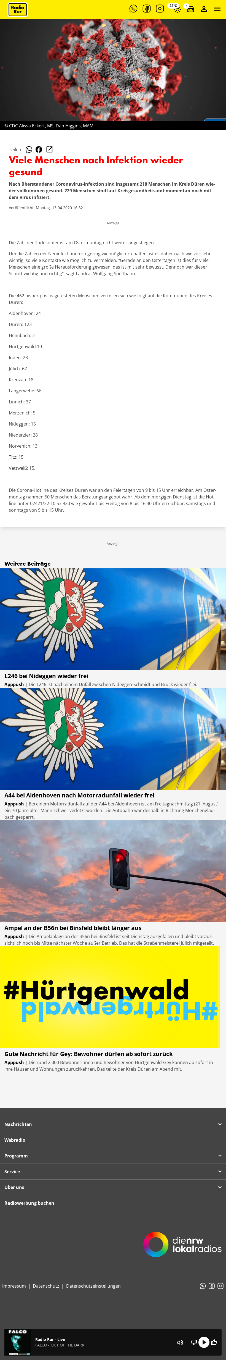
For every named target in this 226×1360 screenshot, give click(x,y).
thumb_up (214, 1342)
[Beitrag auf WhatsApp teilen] (29, 149)
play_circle (204, 1342)
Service (12, 1172)
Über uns (14, 1187)
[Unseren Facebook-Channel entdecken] (146, 8)
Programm (16, 1156)
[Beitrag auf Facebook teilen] (39, 149)
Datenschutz (46, 1286)
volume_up (180, 1342)
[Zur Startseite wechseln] (17, 9)
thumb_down (194, 1342)
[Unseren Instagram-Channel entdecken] (159, 8)
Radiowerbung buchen (29, 1203)
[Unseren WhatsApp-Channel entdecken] (133, 8)
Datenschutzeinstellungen (93, 1286)
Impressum (14, 1286)
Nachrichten (18, 1124)
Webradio (14, 1140)
